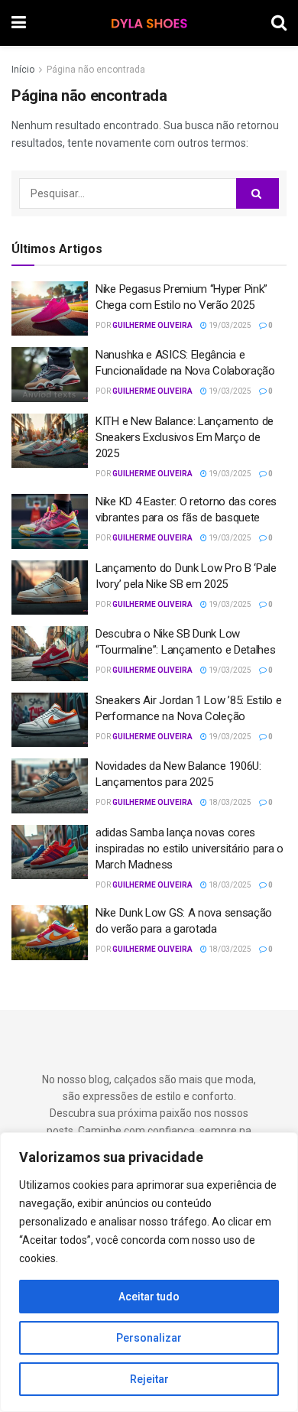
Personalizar (149, 1338)
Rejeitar (149, 1379)
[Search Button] (257, 193)
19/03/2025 (229, 325)
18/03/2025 (229, 802)
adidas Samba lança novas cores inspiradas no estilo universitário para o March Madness (189, 849)
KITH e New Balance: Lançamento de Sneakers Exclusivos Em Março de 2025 (185, 437)
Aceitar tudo (149, 1296)
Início (22, 69)
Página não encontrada (96, 69)
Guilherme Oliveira (152, 325)
